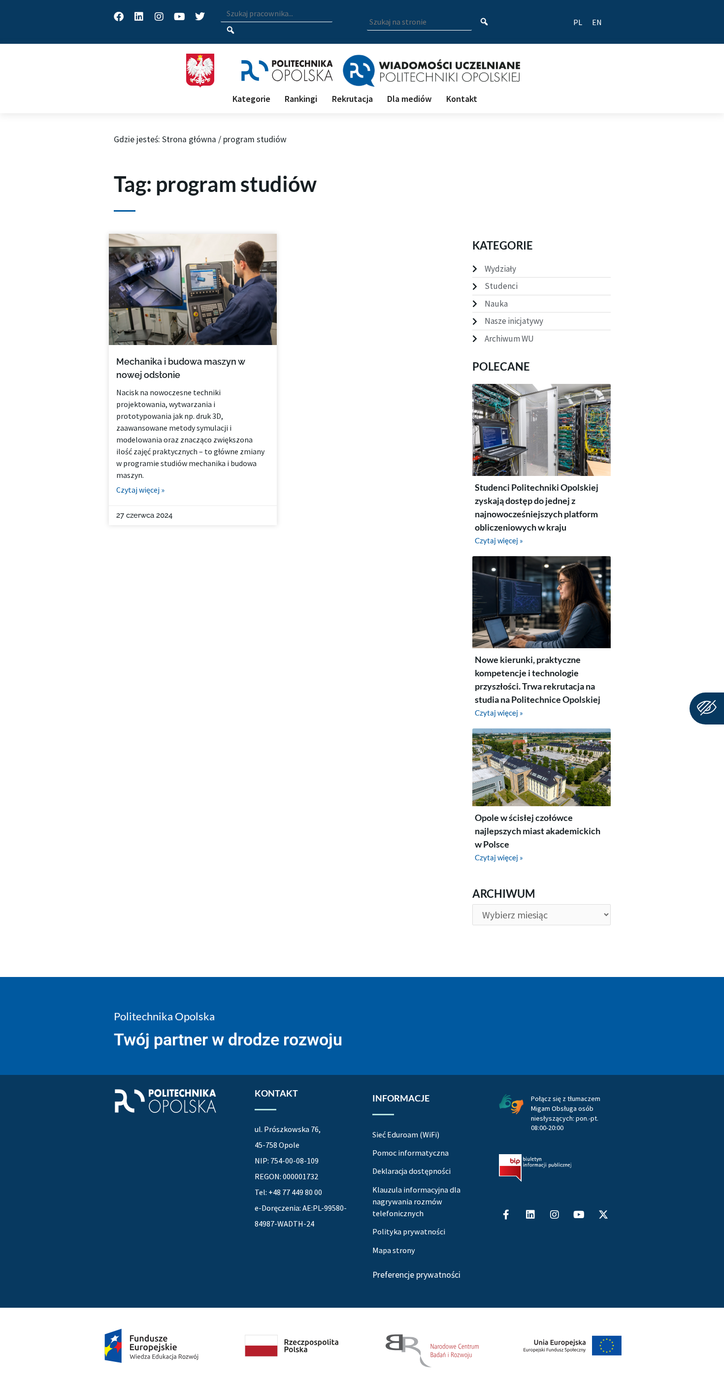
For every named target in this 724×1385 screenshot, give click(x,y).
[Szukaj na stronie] (484, 22)
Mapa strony (393, 1250)
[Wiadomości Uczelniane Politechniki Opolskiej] (431, 71)
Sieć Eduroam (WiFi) (405, 1134)
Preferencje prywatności (416, 1275)
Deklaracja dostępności (411, 1171)
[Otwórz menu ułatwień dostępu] (707, 708)
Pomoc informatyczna (410, 1153)
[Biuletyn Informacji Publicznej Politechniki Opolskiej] (535, 1168)
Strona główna (189, 139)
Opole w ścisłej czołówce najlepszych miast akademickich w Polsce (537, 831)
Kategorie (251, 98)
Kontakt (461, 98)
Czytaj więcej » (140, 490)
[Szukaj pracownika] (230, 30)
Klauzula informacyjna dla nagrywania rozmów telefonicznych (416, 1202)
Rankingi (301, 98)
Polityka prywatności (408, 1231)
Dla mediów (409, 98)
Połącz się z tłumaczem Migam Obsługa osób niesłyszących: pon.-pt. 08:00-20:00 (565, 1113)
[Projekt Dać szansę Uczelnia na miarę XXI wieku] (362, 1346)
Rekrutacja (352, 98)
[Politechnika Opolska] (286, 70)
